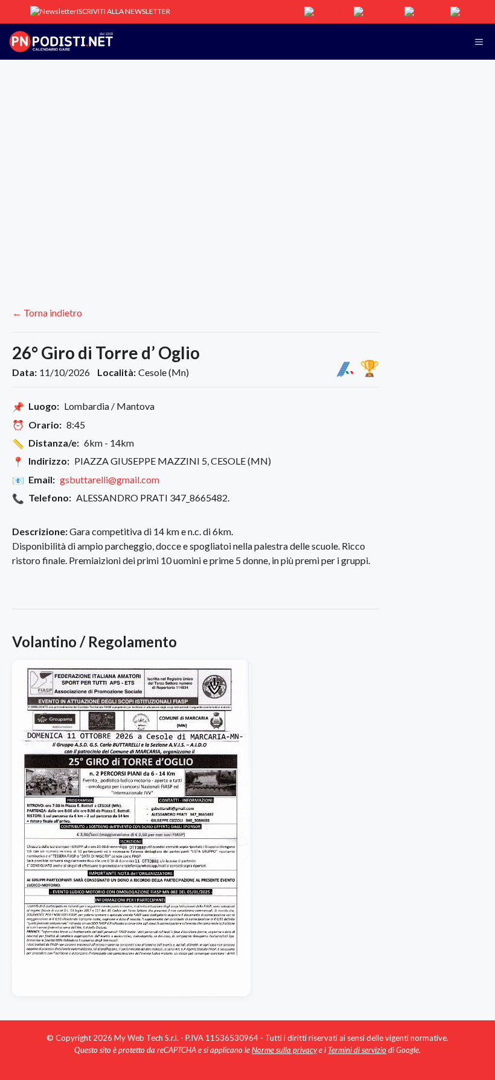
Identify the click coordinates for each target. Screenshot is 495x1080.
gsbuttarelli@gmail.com (109, 479)
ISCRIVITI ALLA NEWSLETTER (123, 11)
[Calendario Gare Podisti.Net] (61, 42)
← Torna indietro (47, 312)
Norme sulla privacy (284, 1050)
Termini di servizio (357, 1050)
